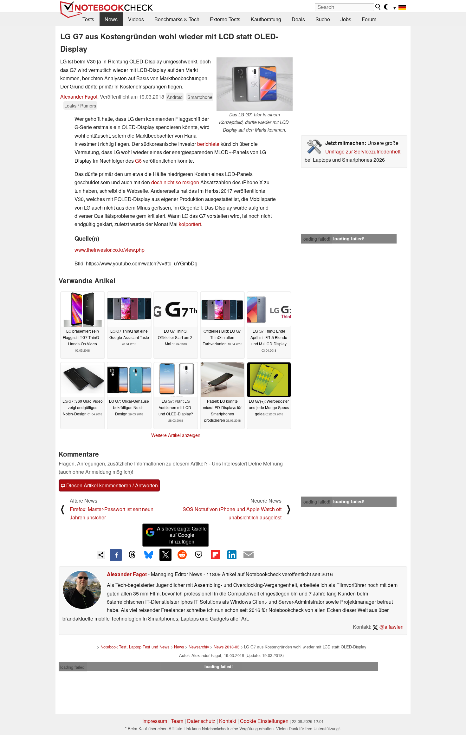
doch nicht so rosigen (175, 182)
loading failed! (316, 239)
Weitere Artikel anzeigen (175, 435)
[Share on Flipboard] (215, 555)
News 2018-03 (226, 647)
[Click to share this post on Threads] (132, 555)
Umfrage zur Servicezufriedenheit (362, 151)
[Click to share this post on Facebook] (116, 555)
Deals (298, 19)
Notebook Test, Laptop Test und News (134, 647)
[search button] (378, 7)
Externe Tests (225, 19)
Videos (136, 19)
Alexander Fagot (78, 96)
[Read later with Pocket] (199, 555)
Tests (88, 19)
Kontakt (227, 721)
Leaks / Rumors (80, 105)
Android (175, 97)
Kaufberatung (266, 19)
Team (177, 721)
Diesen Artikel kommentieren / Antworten (111, 485)
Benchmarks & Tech (176, 19)
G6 (138, 160)
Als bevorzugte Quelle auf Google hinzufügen (182, 535)
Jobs (345, 19)
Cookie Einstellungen (264, 721)
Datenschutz (201, 721)
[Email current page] (249, 555)
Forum (369, 19)
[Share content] (101, 555)
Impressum (154, 721)
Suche (322, 19)
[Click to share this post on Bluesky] (149, 555)
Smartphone (199, 97)
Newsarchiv (199, 647)
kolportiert (190, 224)
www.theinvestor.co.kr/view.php (109, 249)
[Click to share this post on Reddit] (182, 555)
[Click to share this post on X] (165, 555)
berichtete (208, 143)
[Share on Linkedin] (232, 555)
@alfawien (391, 626)
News (111, 19)
